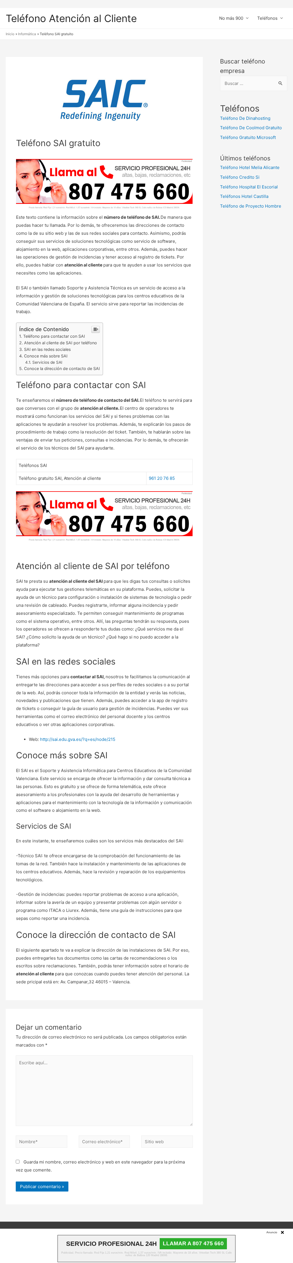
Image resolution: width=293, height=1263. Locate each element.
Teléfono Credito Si (240, 177)
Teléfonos (267, 18)
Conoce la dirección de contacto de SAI (62, 368)
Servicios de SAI (47, 362)
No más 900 (231, 18)
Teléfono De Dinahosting (245, 118)
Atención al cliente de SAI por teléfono (60, 342)
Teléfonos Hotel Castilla (244, 196)
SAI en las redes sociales (47, 349)
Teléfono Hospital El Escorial (249, 187)
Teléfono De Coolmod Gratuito (251, 127)
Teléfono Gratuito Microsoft (248, 137)
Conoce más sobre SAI (46, 355)
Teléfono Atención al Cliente (71, 18)
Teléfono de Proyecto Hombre (250, 206)
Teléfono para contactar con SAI (54, 336)
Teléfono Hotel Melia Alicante (250, 167)
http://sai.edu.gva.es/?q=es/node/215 (77, 739)
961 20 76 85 (162, 478)
